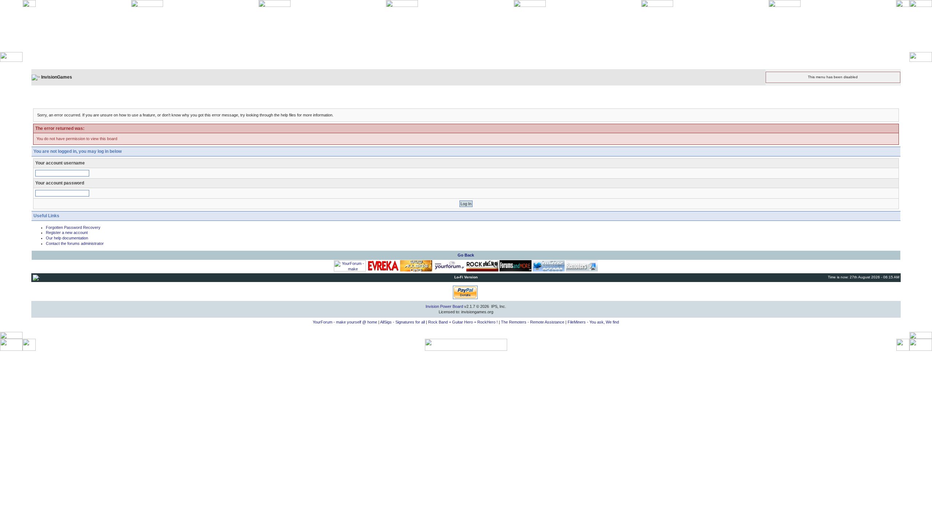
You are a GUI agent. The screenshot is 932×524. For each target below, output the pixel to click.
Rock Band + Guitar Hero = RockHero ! (463, 322)
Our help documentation (67, 238)
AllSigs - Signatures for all (402, 322)
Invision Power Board (444, 306)
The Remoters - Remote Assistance (532, 322)
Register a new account (67, 232)
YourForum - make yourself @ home (345, 322)
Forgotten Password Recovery (73, 227)
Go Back (466, 255)
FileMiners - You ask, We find (593, 322)
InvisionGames (56, 77)
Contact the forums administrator (75, 243)
